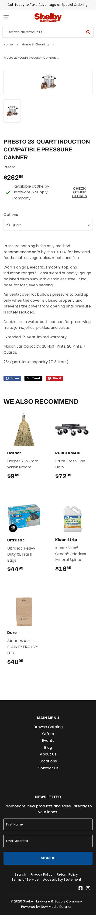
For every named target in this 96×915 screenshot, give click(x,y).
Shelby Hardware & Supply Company (52, 901)
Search (20, 874)
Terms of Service (25, 879)
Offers (48, 733)
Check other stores (79, 192)
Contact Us (48, 768)
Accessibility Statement (62, 879)
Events (48, 740)
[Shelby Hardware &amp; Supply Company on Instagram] (88, 888)
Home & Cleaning (35, 44)
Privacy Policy (41, 874)
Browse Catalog (48, 726)
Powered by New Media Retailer (46, 906)
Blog (48, 747)
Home (8, 44)
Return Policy (67, 874)
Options (10, 214)
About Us (48, 754)
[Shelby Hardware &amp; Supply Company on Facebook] (81, 888)
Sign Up (48, 858)
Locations (48, 761)
